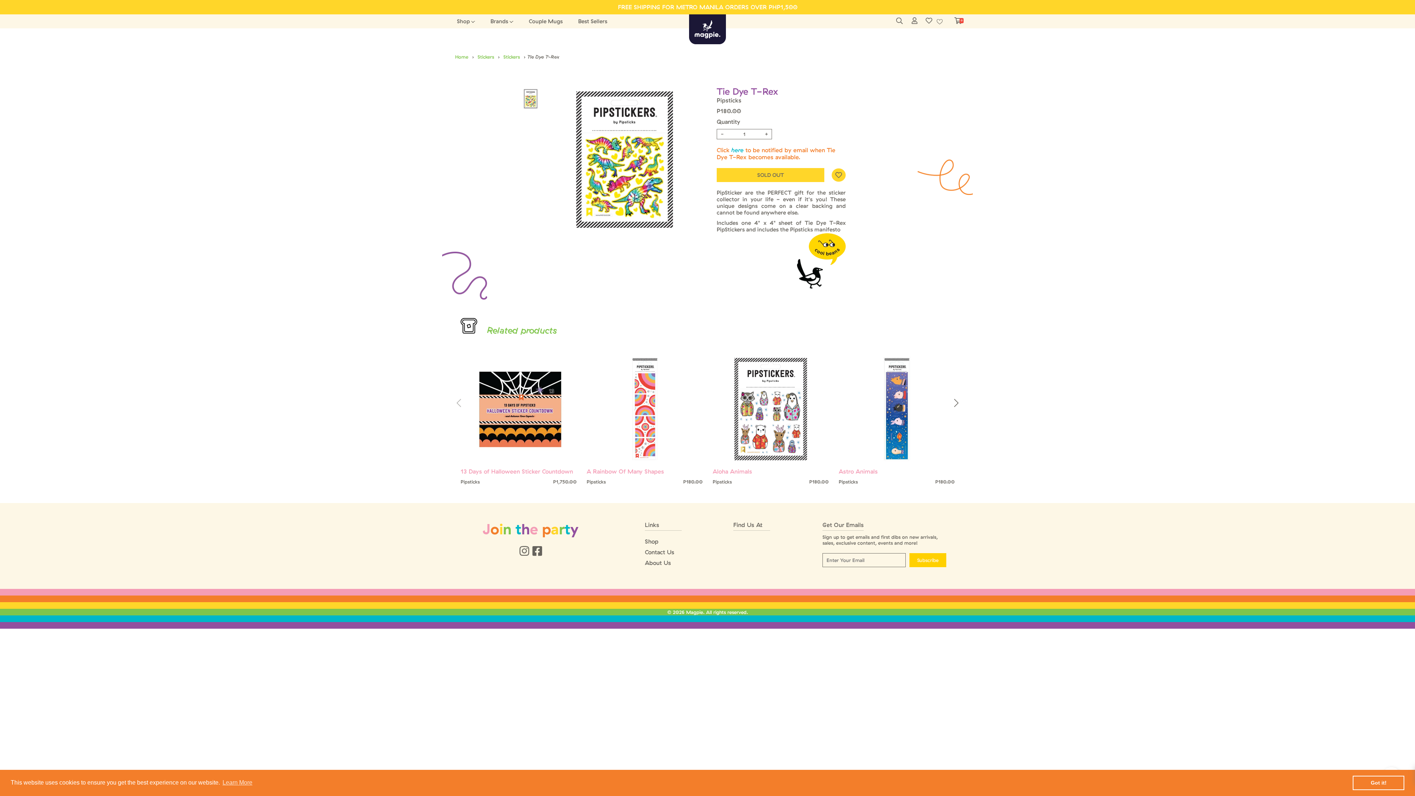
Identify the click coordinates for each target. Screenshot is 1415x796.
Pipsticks (729, 100)
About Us (658, 562)
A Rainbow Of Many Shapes (625, 471)
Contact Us (659, 552)
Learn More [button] (237, 782)
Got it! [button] (1379, 783)
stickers (511, 57)
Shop (463, 21)
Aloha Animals (732, 471)
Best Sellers (592, 21)
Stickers (486, 57)
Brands (499, 21)
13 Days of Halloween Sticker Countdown (517, 471)
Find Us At (747, 524)
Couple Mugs (546, 21)
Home (461, 57)
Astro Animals (858, 471)
